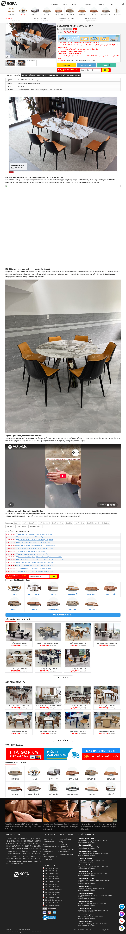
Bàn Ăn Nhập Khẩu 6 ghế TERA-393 (48, 669)
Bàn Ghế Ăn (10, 526)
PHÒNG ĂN (76, 5)
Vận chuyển (64, 847)
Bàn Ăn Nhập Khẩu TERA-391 (19, 669)
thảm (68, 60)
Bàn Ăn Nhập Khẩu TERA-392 (77, 706)
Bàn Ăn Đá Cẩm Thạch (66, 18)
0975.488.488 (49, 868)
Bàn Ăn (9, 18)
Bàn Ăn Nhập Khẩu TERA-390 (19, 731)
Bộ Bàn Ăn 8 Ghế (90, 21)
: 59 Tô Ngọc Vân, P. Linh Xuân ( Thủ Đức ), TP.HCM (34, 542)
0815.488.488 (49, 887)
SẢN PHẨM (55, 5)
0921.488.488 (49, 889)
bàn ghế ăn (79, 60)
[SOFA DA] (94, 13)
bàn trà (73, 60)
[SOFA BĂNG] (47, 13)
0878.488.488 (49, 873)
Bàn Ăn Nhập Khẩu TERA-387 (77, 731)
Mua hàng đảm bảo (50, 857)
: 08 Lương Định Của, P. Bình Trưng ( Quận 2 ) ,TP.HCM (34, 537)
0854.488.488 (49, 881)
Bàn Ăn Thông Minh (13, 21)
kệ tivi (93, 60)
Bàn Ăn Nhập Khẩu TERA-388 (48, 731)
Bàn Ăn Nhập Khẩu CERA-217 (77, 669)
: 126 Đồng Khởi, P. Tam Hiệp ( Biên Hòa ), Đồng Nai (34, 554)
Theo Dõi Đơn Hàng (67, 849)
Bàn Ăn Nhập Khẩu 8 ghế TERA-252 (107, 643)
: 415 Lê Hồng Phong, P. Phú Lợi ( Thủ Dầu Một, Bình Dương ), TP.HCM (40, 557)
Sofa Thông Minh (57, 523)
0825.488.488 (49, 903)
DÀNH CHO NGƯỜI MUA (65, 835)
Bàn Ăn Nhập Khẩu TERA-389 (107, 706)
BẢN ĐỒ (92, 842)
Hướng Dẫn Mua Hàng (65, 840)
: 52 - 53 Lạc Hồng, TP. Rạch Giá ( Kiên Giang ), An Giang (35, 571)
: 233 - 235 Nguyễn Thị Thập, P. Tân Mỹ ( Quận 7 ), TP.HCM (35, 539)
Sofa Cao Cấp (43, 523)
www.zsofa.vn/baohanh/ (54, 89)
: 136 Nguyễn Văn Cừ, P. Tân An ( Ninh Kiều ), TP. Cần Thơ (36, 565)
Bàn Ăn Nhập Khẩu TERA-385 (77, 643)
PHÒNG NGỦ (87, 5)
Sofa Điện (69, 523)
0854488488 (11, 542)
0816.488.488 (49, 905)
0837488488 (11, 545)
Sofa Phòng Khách (35, 526)
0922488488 (11, 537)
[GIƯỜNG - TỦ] (35, 13)
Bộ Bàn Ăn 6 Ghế (90, 18)
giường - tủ (86, 60)
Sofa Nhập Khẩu (92, 523)
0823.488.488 (49, 897)
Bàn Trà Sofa (80, 523)
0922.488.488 (49, 871)
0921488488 (11, 557)
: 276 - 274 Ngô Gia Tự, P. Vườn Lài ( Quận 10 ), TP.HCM (35, 534)
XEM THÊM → (63, 678)
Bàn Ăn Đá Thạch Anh (40, 21)
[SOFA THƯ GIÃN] (59, 13)
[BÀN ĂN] (23, 13)
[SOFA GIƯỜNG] (70, 13)
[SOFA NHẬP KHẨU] (106, 13)
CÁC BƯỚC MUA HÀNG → (63, 615)
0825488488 (11, 571)
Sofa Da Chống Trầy (29, 523)
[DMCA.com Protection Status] (49, 910)
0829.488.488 (49, 895)
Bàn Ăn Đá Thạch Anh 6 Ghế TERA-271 (48, 643)
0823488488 (11, 565)
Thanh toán (64, 844)
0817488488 (11, 568)
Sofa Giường (105, 523)
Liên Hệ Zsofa (49, 839)
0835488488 (11, 548)
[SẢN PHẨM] (11, 13)
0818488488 (11, 562)
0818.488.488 (49, 892)
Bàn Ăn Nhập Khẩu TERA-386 (107, 731)
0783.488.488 (49, 876)
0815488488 (11, 554)
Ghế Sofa (87, 930)
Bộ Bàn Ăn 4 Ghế (64, 21)
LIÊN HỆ (111, 5)
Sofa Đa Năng (22, 526)
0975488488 (11, 539)
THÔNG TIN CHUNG (49, 835)
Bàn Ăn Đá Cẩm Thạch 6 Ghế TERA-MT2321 (48, 706)
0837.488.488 (49, 884)
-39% (74, 29)
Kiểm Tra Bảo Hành (66, 854)
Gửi (105, 70)
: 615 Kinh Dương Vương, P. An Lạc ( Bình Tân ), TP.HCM (35, 548)
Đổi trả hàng (64, 852)
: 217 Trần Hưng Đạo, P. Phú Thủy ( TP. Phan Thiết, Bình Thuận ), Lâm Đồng (41, 559)
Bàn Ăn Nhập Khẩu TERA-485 (19, 643)
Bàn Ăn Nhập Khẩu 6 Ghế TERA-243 (19, 706)
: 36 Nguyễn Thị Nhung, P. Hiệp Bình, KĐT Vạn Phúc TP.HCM (36, 545)
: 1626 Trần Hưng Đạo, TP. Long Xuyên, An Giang (34, 568)
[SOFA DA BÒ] (82, 13)
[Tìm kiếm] (124, 4)
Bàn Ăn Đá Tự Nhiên (39, 18)
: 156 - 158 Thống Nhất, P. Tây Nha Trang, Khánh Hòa (35, 562)
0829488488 (11, 559)
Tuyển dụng (48, 859)
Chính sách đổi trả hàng (50, 848)
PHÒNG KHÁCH (100, 5)
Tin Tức (107, 930)
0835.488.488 (49, 879)
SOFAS (65, 5)
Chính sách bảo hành (49, 843)
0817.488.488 (49, 900)
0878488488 (11, 534)
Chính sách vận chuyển (48, 853)
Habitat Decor (94, 930)
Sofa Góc (17, 523)
